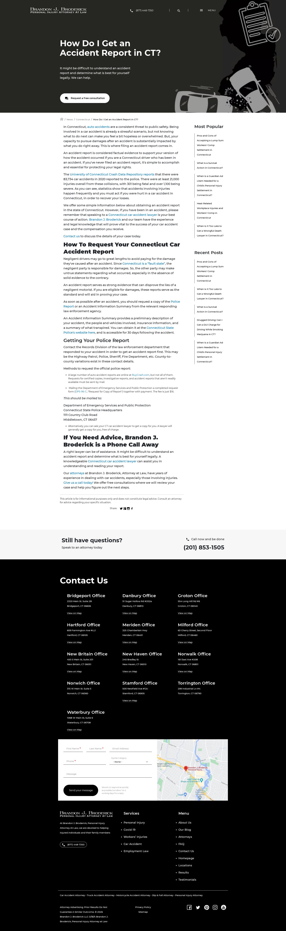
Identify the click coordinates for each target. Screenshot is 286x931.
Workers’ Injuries (135, 837)
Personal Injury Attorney (189, 895)
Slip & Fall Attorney (162, 895)
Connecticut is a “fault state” (143, 263)
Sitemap (143, 911)
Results (183, 872)
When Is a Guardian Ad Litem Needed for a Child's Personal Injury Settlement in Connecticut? (210, 186)
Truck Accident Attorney (100, 895)
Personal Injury (134, 822)
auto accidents (98, 127)
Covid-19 (130, 829)
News (70, 119)
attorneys (77, 473)
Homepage (186, 858)
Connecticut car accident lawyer (132, 215)
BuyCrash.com (140, 375)
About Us (184, 822)
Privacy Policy (143, 907)
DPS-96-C (81, 391)
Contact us (71, 236)
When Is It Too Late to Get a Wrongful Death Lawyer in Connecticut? (210, 231)
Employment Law (136, 851)
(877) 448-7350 (144, 10)
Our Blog (184, 829)
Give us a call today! (78, 482)
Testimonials (187, 879)
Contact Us (186, 851)
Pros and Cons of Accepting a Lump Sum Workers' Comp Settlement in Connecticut (210, 145)
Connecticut (83, 119)
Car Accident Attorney (72, 895)
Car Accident (133, 844)
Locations (185, 865)
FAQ (181, 844)
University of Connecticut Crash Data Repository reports (112, 174)
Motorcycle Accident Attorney (133, 895)
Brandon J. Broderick (105, 219)
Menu (212, 10)
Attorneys (185, 837)
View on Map (74, 613)
